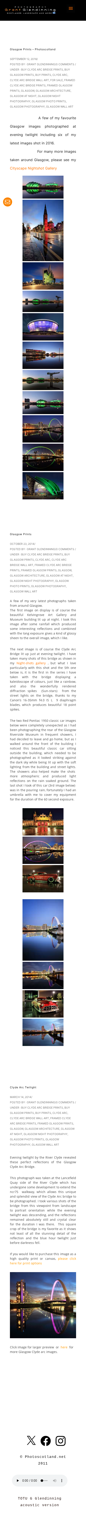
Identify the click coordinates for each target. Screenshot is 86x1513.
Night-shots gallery (32, 663)
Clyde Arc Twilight (23, 1087)
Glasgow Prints (21, 534)
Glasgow (27, 90)
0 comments (65, 64)
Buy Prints (43, 74)
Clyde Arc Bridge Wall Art (29, 80)
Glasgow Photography (27, 106)
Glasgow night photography (32, 580)
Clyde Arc (59, 74)
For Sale (56, 80)
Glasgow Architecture (53, 90)
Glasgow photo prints (49, 101)
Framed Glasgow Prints (39, 570)
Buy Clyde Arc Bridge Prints (42, 69)
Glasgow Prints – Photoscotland (33, 49)
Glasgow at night (23, 96)
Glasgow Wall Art (59, 106)
